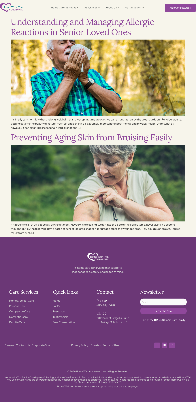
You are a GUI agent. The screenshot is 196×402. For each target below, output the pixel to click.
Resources (90, 7)
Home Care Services (63, 7)
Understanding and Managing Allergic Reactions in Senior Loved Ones (82, 26)
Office (101, 313)
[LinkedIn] (172, 345)
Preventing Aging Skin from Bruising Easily (91, 137)
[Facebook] (157, 345)
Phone (101, 300)
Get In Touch (133, 7)
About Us (111, 7)
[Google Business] (164, 345)
